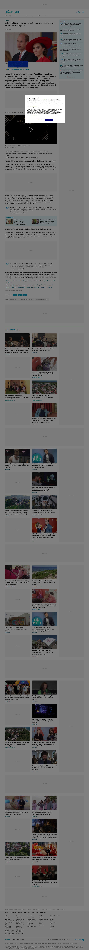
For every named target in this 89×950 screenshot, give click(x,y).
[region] (45, 109)
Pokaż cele (40, 119)
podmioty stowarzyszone (47, 99)
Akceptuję (49, 119)
